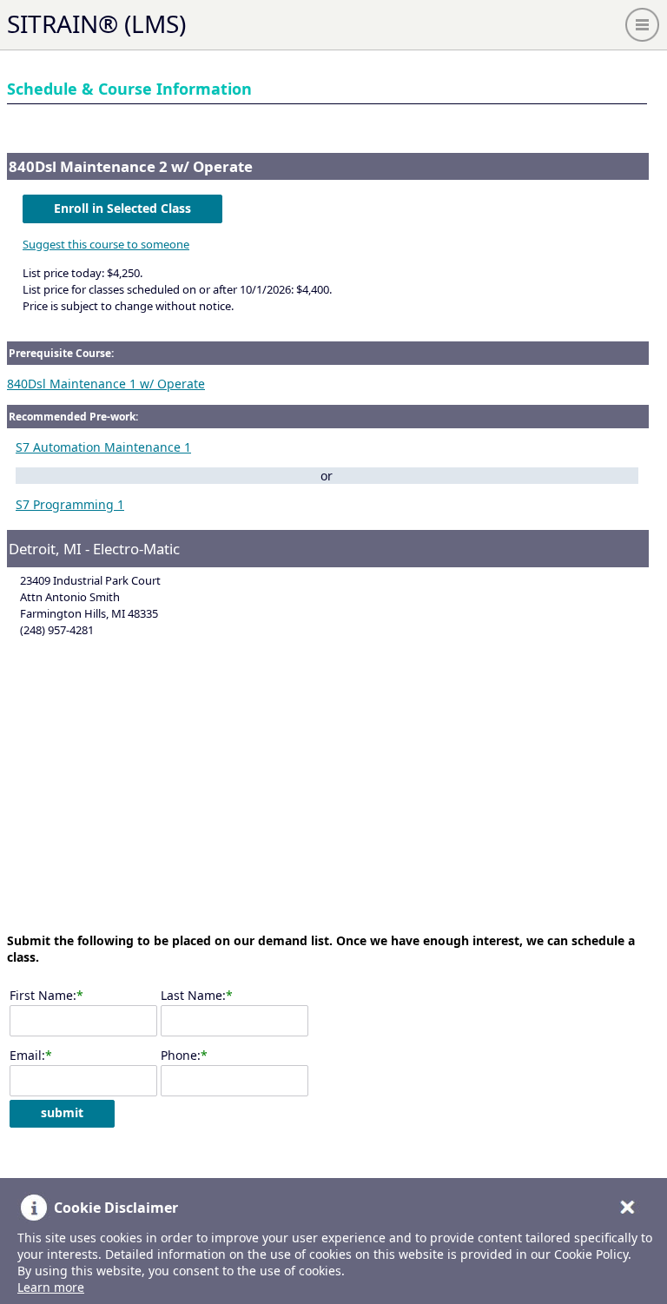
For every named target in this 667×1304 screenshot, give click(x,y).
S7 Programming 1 (70, 504)
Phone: (181, 1055)
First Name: (43, 995)
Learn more (50, 1287)
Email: (27, 1055)
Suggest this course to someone (106, 244)
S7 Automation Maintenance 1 (103, 447)
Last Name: (193, 995)
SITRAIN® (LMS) (96, 23)
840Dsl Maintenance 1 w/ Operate (106, 383)
